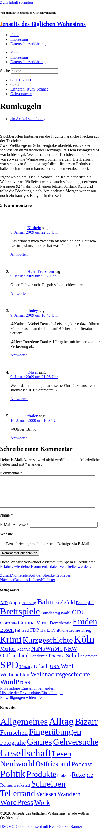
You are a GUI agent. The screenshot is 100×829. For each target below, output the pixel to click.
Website (6, 534)
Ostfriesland (14, 655)
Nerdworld (17, 763)
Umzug (26, 666)
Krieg (86, 630)
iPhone (62, 630)
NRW (70, 648)
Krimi (11, 640)
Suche (5, 71)
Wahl (67, 666)
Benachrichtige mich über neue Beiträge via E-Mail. (48, 544)
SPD (9, 664)
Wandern (69, 793)
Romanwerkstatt (15, 785)
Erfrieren (17, 89)
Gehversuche (21, 94)
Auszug (29, 602)
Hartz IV (48, 630)
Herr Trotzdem (40, 271)
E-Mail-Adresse (14, 524)
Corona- (8, 622)
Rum (31, 89)
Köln (84, 639)
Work (42, 802)
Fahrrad (22, 630)
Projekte (64, 775)
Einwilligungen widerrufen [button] (22, 697)
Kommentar (11, 473)
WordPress (15, 682)
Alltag (61, 721)
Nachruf (23, 649)
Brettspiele (20, 611)
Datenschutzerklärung (28, 44)
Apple (15, 602)
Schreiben (48, 783)
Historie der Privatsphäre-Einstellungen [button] (31, 693)
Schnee (42, 89)
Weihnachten (14, 674)
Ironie (74, 630)
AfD (4, 602)
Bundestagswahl (56, 613)
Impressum (19, 39)
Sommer (90, 656)
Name (6, 515)
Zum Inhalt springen (16, 2)
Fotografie (13, 742)
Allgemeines (24, 721)
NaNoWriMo (47, 648)
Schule (74, 655)
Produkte (41, 774)
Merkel (8, 649)
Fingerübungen (55, 731)
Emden (85, 621)
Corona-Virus (33, 622)
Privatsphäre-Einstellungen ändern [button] (27, 688)
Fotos (14, 34)
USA (55, 666)
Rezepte (82, 774)
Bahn (45, 602)
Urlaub (41, 666)
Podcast (57, 655)
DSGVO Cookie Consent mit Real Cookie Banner (41, 826)
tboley (32, 310)
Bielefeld (64, 602)
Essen (7, 629)
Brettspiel (85, 602)
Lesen (61, 753)
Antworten (19, 254)
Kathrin (34, 228)
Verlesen (46, 794)
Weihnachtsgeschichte (60, 674)
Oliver (32, 372)
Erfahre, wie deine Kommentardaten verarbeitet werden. (45, 566)
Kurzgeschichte (48, 639)
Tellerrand (17, 793)
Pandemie (39, 656)
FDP (34, 630)
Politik (12, 773)
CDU (79, 612)
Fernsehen (14, 732)
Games (39, 742)
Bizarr (86, 721)
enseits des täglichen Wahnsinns (43, 23)
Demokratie (61, 622)
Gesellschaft (25, 753)
